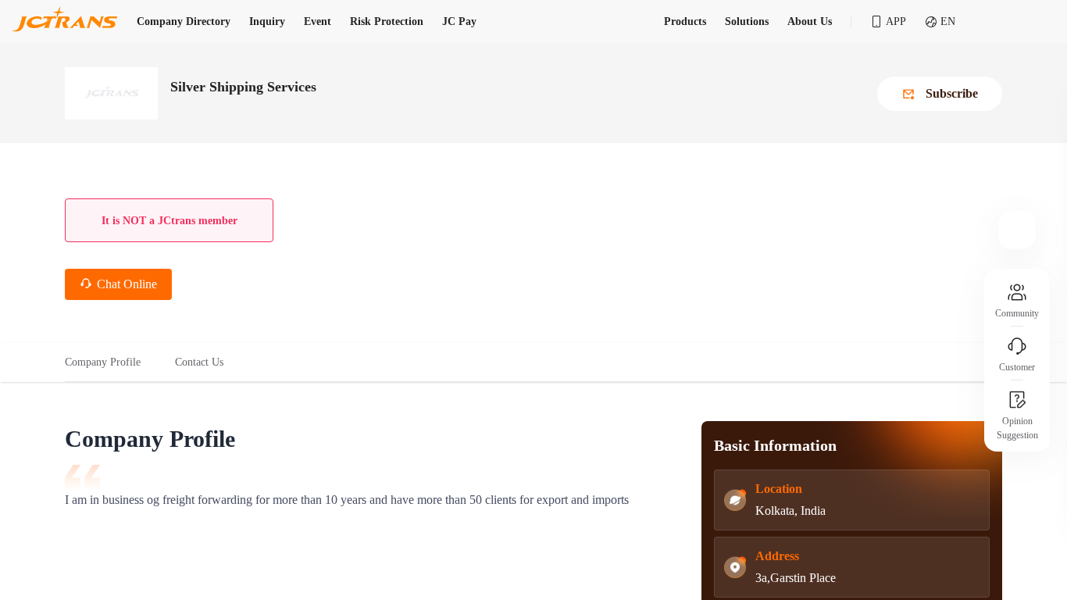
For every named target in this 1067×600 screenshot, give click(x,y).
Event (317, 21)
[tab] (111, 362)
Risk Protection (386, 21)
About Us (809, 21)
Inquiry (267, 21)
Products (685, 21)
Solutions (747, 21)
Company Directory (183, 21)
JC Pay (459, 21)
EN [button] (947, 21)
